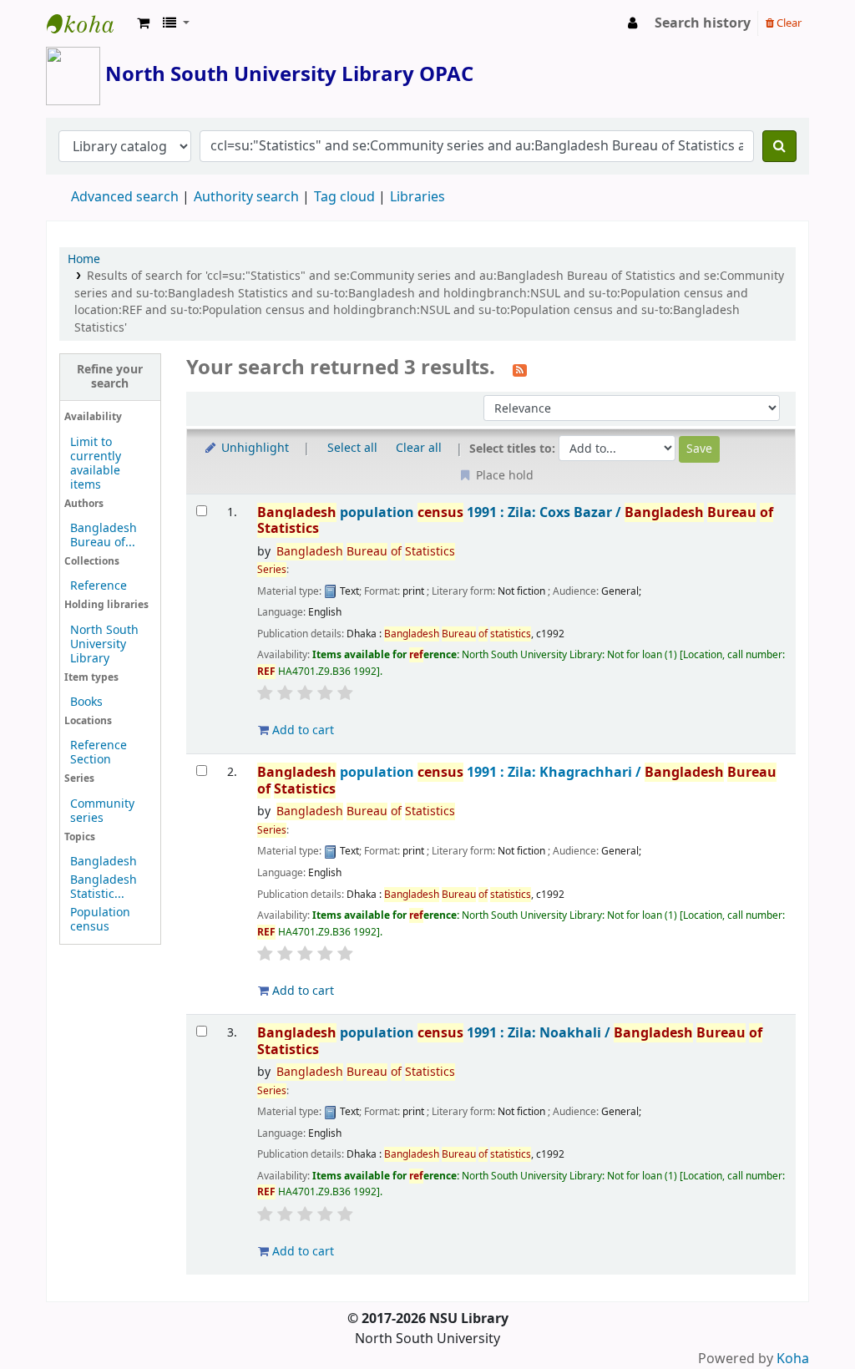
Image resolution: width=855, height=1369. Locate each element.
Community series (102, 811)
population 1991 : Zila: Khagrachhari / (517, 780)
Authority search (246, 197)
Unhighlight (253, 448)
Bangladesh (103, 861)
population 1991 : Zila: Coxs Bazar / (515, 521)
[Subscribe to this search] (519, 369)
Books (86, 702)
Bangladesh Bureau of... (103, 535)
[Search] (779, 146)
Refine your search (110, 377)
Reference (98, 586)
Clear (788, 23)
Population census (100, 919)
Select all (352, 448)
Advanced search (125, 197)
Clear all (419, 448)
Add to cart (301, 730)
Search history (703, 23)
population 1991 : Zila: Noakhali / (509, 1041)
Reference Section (98, 752)
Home (84, 259)
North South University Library (88, 23)
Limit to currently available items (95, 464)
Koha (793, 1359)
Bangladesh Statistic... (103, 887)
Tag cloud (344, 197)
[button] (143, 23)
